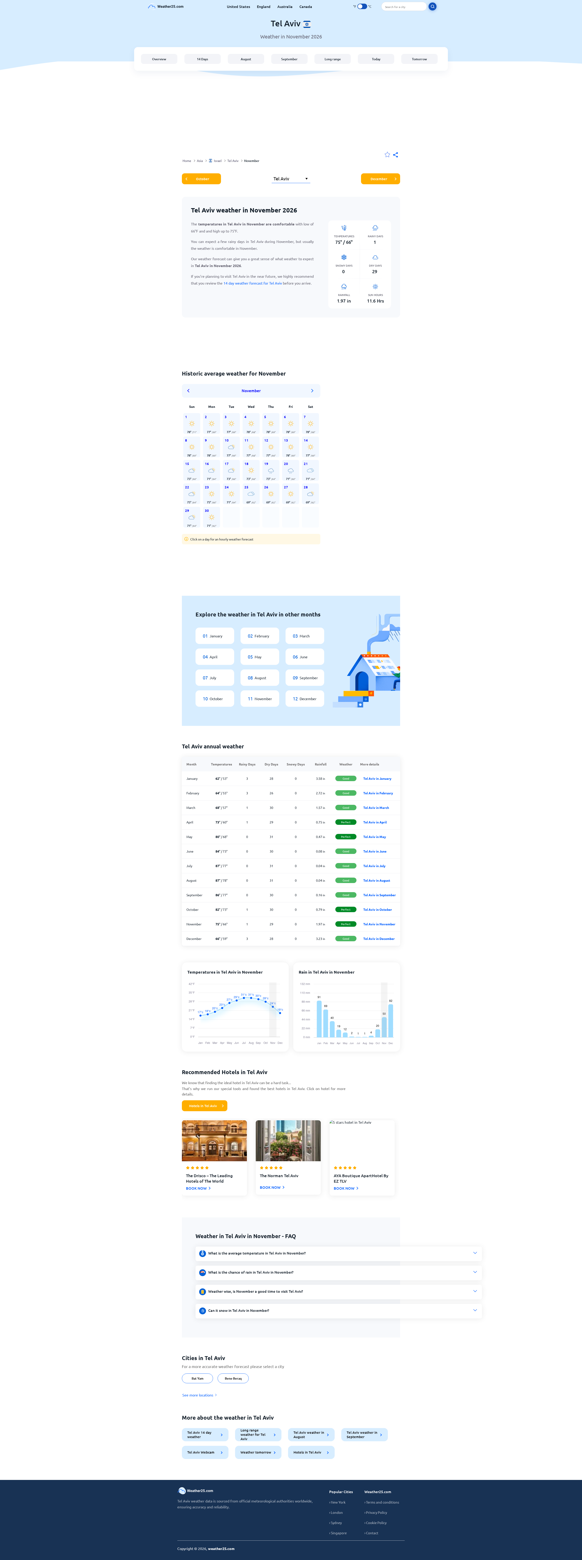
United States (238, 6)
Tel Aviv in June (374, 851)
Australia (285, 6)
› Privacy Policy (375, 1512)
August (246, 59)
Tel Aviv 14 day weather (199, 1434)
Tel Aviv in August (376, 880)
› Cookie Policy (375, 1522)
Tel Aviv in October (377, 909)
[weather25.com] (166, 6)
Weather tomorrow (256, 1452)
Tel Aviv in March (376, 807)
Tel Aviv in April (375, 822)
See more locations (197, 1395)
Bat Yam (197, 1378)
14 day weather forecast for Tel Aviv (252, 283)
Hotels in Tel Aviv (203, 1105)
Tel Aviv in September (379, 895)
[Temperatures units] (362, 6)
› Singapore (338, 1533)
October (202, 179)
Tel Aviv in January (377, 778)
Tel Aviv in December (379, 939)
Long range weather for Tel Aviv (253, 1434)
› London (336, 1512)
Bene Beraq (233, 1378)
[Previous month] (190, 391)
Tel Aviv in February (378, 793)
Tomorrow (419, 59)
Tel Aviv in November (379, 924)
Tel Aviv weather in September (362, 1434)
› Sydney (335, 1522)
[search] (432, 6)
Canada (305, 6)
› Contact (371, 1533)
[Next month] (312, 391)
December (379, 179)
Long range (333, 59)
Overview (159, 59)
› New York (337, 1502)
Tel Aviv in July (374, 866)
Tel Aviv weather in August (309, 1434)
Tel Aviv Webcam (200, 1452)
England (264, 6)
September (289, 59)
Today (376, 59)
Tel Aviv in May (374, 837)
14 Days (202, 59)
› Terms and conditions (381, 1502)
